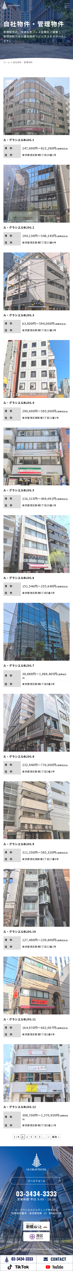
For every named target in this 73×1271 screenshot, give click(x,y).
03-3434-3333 (36, 1193)
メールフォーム (36, 1180)
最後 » (55, 1136)
